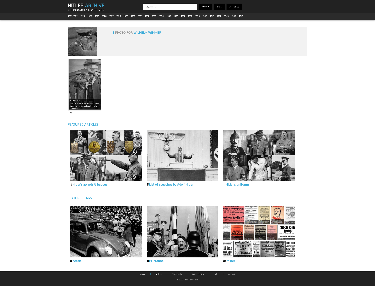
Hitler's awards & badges (88, 184)
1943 (226, 16)
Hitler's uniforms (236, 184)
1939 (197, 16)
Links (216, 274)
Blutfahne (155, 261)
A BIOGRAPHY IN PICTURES (86, 10)
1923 (83, 16)
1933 (154, 16)
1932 (147, 16)
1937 (183, 16)
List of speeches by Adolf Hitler (170, 184)
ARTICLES (234, 6)
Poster (229, 261)
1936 (176, 16)
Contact (231, 274)
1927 (111, 16)
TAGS (219, 6)
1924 (90, 16)
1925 (97, 16)
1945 (241, 16)
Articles (159, 274)
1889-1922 (73, 16)
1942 (219, 16)
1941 (212, 16)
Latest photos (198, 274)
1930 (133, 16)
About (142, 274)
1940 (205, 16)
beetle (76, 261)
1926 (104, 16)
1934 (161, 16)
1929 (126, 16)
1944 (234, 16)
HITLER (86, 5)
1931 (140, 16)
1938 (190, 16)
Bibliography (177, 274)
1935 (169, 16)
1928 (118, 16)
